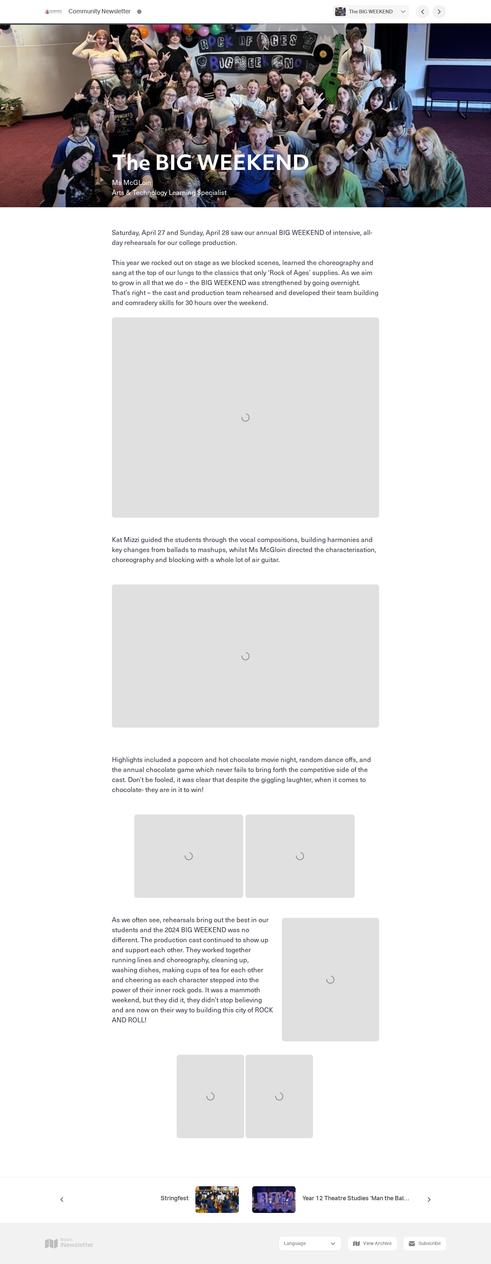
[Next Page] (439, 11)
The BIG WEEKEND (371, 11)
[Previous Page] (422, 11)
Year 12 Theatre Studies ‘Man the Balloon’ (355, 1199)
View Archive (377, 1243)
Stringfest (175, 1199)
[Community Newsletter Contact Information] (139, 12)
